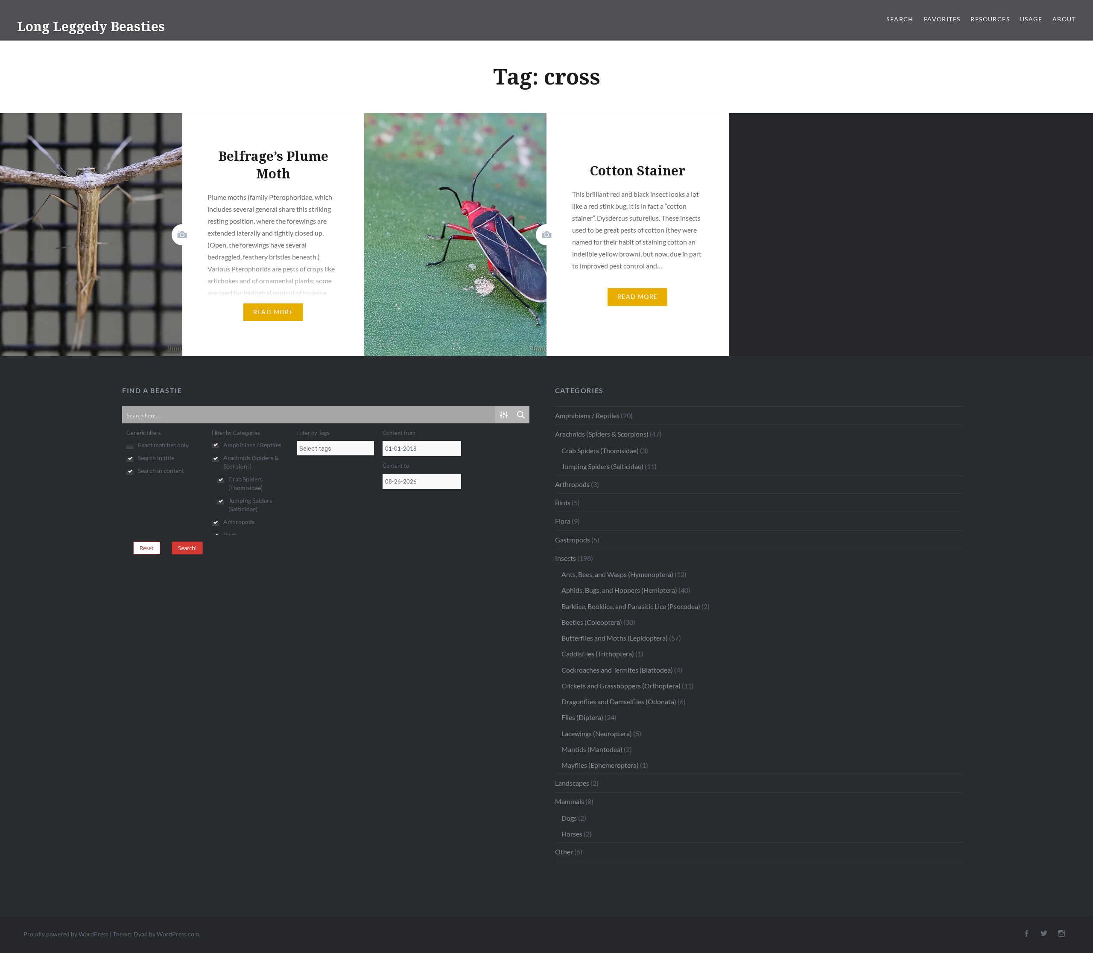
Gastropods (572, 540)
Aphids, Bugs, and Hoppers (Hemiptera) (619, 590)
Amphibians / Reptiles (587, 415)
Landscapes (572, 783)
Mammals (569, 801)
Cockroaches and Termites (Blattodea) (617, 670)
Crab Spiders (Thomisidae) (600, 450)
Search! (187, 548)
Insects (565, 558)
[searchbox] (335, 448)
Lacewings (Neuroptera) (596, 733)
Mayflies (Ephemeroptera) (600, 765)
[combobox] (335, 448)
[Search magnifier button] (520, 414)
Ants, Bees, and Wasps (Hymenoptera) (617, 574)
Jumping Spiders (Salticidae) (602, 466)
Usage (1031, 19)
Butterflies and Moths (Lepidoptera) (614, 638)
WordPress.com (178, 934)
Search (899, 19)
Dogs (569, 818)
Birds (562, 502)
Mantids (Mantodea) (591, 749)
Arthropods (572, 484)
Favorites (942, 19)
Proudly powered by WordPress (65, 934)
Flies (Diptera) (582, 717)
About (1064, 19)
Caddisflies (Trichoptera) (597, 654)
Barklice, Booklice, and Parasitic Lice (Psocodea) (630, 606)
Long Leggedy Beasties (91, 26)
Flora (562, 521)
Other (564, 852)
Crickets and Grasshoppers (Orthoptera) (621, 686)
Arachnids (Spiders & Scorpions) (602, 434)
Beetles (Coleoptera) (591, 622)
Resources (990, 19)
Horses (571, 834)
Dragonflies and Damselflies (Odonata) (618, 701)
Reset (147, 548)
